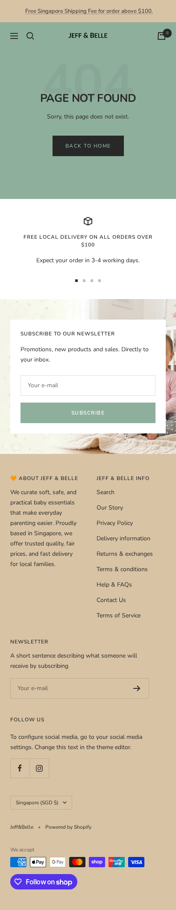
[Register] (137, 688)
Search (105, 492)
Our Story (110, 508)
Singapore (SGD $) (37, 802)
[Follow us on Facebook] (19, 768)
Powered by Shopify (68, 827)
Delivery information (123, 538)
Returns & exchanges (125, 554)
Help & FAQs (114, 585)
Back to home (88, 145)
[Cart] (161, 36)
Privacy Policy (115, 523)
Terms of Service (119, 615)
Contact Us (111, 600)
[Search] (30, 36)
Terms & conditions (122, 569)
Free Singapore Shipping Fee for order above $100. (89, 11)
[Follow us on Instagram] (39, 768)
